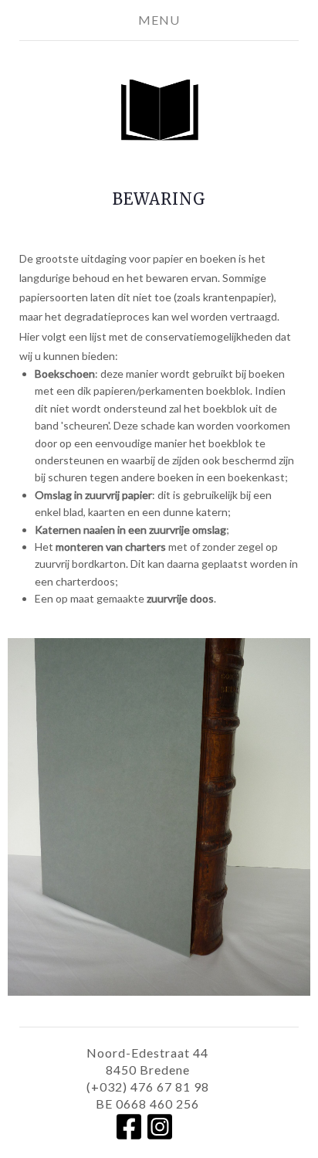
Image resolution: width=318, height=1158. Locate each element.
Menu (159, 19)
